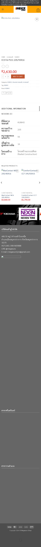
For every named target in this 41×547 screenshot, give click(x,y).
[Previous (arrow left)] (2, 543)
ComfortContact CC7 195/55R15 (29, 196)
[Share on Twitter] (7, 93)
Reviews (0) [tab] (6, 113)
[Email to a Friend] (10, 93)
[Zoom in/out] (2, 535)
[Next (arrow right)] (8, 543)
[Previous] (1, 186)
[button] (2, 9)
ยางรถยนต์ (10, 57)
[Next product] (3, 66)
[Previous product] (7, 66)
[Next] (39, 186)
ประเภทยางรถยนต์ (17, 82)
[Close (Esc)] (19, 535)
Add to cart (18, 76)
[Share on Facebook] (3, 93)
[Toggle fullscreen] (8, 535)
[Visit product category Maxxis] (11, 214)
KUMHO (17, 57)
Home (3, 57)
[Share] (14, 535)
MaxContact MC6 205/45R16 (7, 196)
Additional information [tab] (13, 108)
